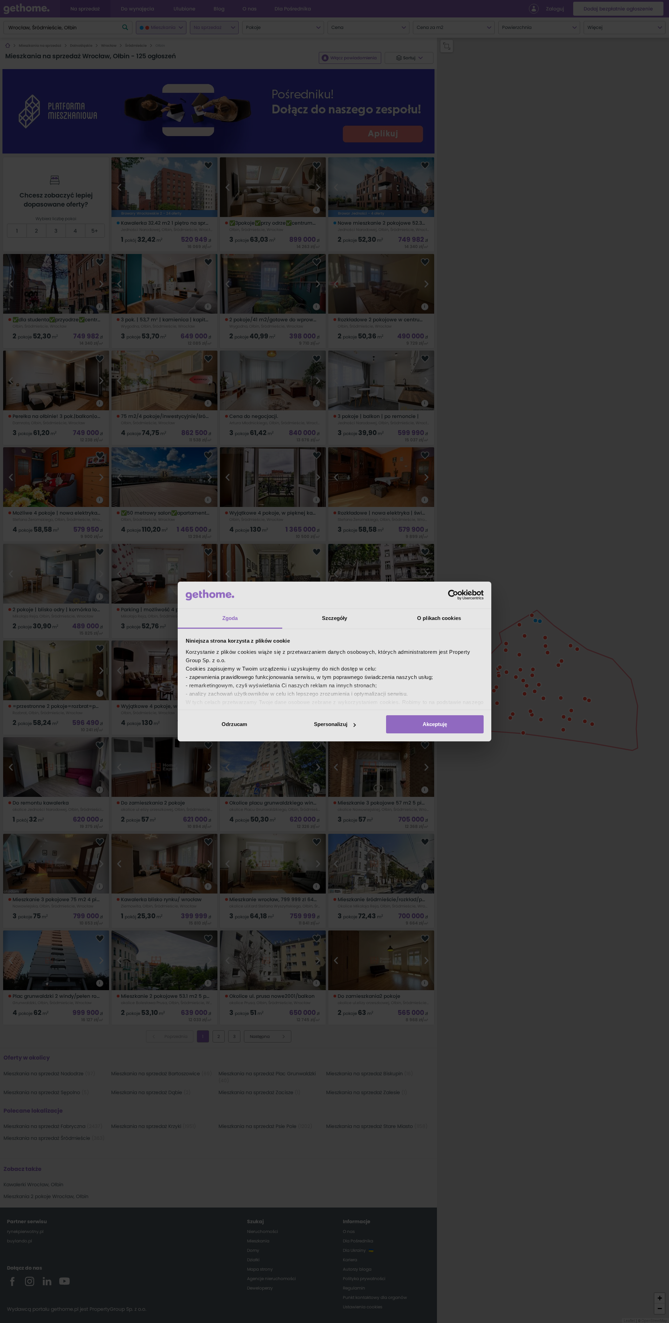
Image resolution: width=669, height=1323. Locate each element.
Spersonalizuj (330, 724)
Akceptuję (435, 724)
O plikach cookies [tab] (439, 618)
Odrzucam (234, 724)
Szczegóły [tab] (334, 618)
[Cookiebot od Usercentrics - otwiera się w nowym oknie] (453, 595)
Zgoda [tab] (230, 618)
